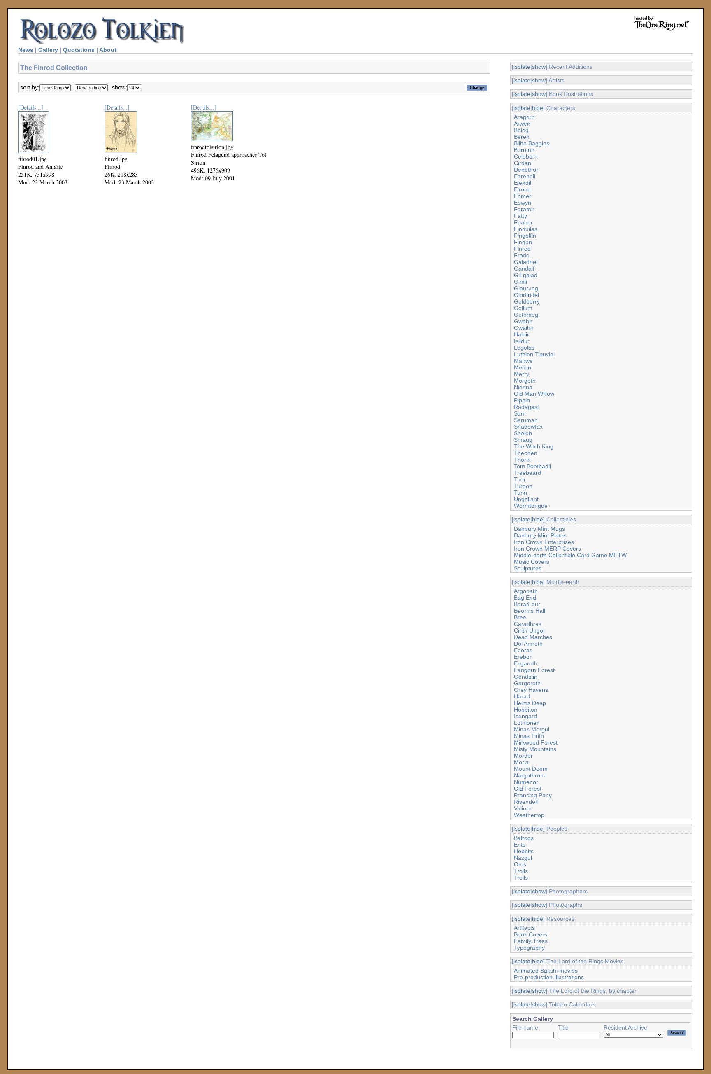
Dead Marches (533, 637)
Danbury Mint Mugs (539, 528)
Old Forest (527, 788)
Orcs (520, 864)
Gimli (520, 281)
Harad (522, 696)
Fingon (523, 242)
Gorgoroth (527, 683)
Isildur (522, 341)
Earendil (524, 176)
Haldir (521, 334)
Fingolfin (525, 235)
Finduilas (525, 229)
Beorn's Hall (529, 610)
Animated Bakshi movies (546, 970)
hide (537, 108)
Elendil (522, 183)
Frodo (522, 255)
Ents (519, 844)
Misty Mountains (535, 749)
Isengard (525, 716)
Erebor (523, 657)
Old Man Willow (534, 393)
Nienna (523, 387)
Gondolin (525, 676)
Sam (520, 413)
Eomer (522, 196)
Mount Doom (531, 769)
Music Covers (531, 561)
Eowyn (522, 202)
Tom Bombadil (532, 466)
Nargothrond (530, 775)
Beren (522, 136)
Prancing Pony (533, 795)
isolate (522, 66)
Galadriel (525, 262)
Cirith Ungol (529, 630)
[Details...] (30, 107)
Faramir (524, 209)
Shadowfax (528, 426)
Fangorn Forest (534, 670)
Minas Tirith (529, 736)
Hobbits (524, 851)
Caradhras (527, 624)
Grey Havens (531, 689)
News (25, 50)
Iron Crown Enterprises (544, 542)
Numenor (526, 782)
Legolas (524, 347)
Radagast (526, 407)
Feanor (523, 222)
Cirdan (522, 163)
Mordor (523, 755)
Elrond (522, 189)
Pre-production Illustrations (549, 977)
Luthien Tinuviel (534, 354)
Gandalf (524, 268)
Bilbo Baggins (531, 143)
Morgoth (525, 380)
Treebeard (527, 472)
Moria (521, 762)
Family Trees (531, 941)
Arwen (522, 123)
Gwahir (523, 321)
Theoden (525, 453)
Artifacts (524, 928)
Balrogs (524, 838)
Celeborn (526, 156)
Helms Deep (530, 703)
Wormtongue (531, 505)
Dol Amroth (528, 643)
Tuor (520, 479)
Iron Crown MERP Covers (547, 548)
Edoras (523, 650)
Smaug (523, 440)
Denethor (526, 169)
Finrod (522, 248)
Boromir (524, 150)
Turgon (523, 486)
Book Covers (530, 934)
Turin (520, 492)
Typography (529, 947)
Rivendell (526, 801)
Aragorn (524, 117)
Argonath (526, 591)
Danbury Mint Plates (540, 535)
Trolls (521, 871)
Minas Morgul (531, 729)
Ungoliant (526, 499)
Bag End (525, 597)
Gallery (48, 50)
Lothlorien (527, 722)
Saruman (526, 420)
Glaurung (526, 288)
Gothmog (526, 314)
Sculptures (527, 568)
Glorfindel (526, 295)
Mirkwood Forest (536, 742)
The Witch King (533, 446)
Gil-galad (525, 275)
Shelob (523, 433)
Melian (522, 367)
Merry (521, 374)
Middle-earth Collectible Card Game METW (570, 555)
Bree (520, 617)
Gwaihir (524, 328)
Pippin (522, 400)
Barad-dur (527, 604)
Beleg (521, 130)
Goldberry (527, 301)
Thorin (522, 459)
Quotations (79, 50)
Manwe (523, 360)
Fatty (520, 215)
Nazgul (523, 858)
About (107, 50)
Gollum (523, 308)
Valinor (523, 808)
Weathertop (529, 815)
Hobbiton (525, 709)
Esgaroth (525, 663)
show (539, 66)
